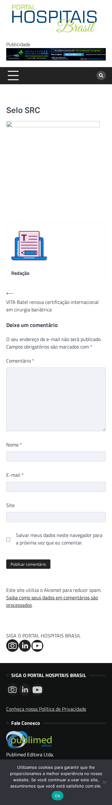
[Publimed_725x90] (56, 58)
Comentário (20, 360)
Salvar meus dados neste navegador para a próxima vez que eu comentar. (59, 538)
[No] (104, 782)
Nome (14, 444)
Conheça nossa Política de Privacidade (46, 709)
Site (10, 505)
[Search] (101, 75)
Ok (57, 795)
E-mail (15, 475)
